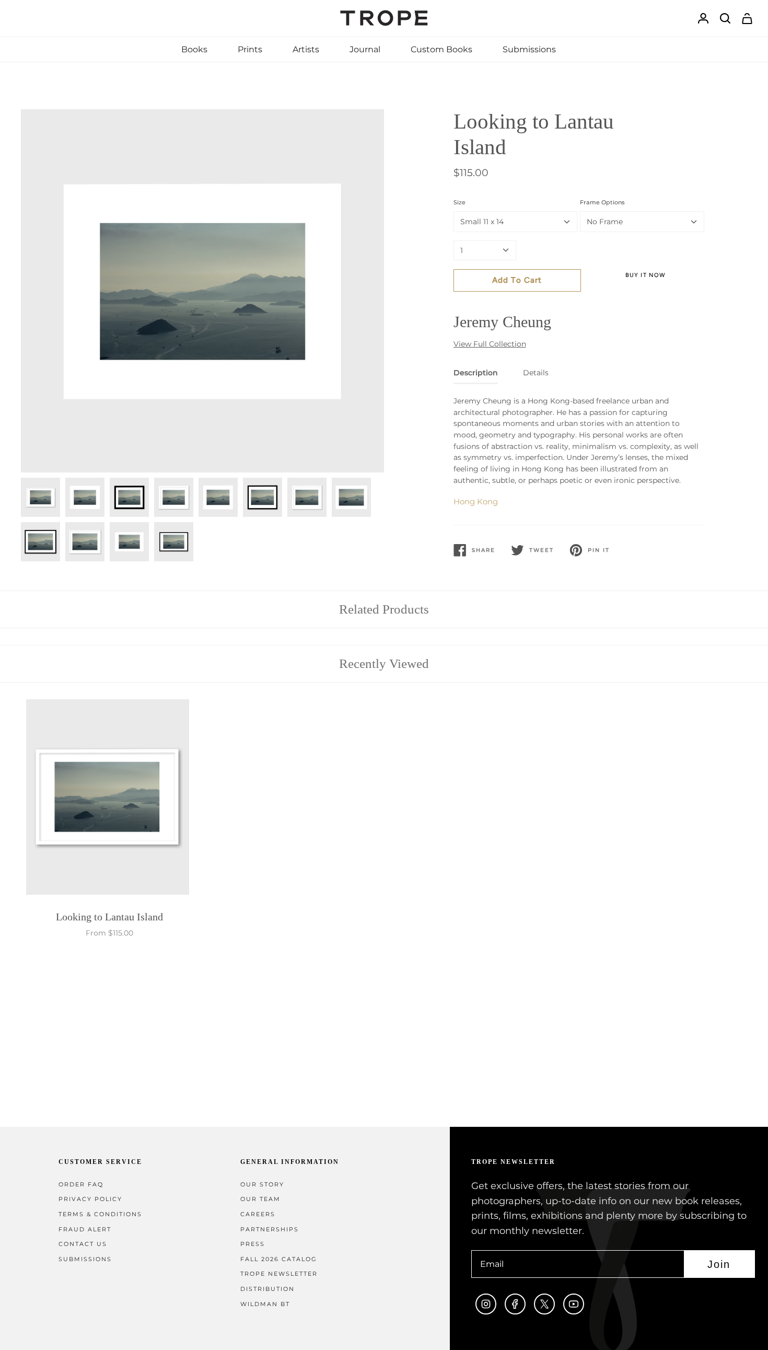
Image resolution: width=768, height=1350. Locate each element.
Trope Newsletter (279, 1274)
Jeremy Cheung (502, 321)
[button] (194, 49)
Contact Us (83, 1244)
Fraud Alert (85, 1229)
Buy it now (645, 275)
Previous (20, 291)
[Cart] (747, 18)
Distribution (267, 1289)
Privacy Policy (90, 1199)
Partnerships (269, 1229)
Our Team (260, 1199)
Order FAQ (81, 1184)
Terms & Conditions (100, 1214)
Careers (257, 1214)
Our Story (262, 1184)
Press (252, 1244)
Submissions (85, 1259)
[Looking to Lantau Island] (109, 799)
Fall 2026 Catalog (278, 1259)
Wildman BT (265, 1304)
